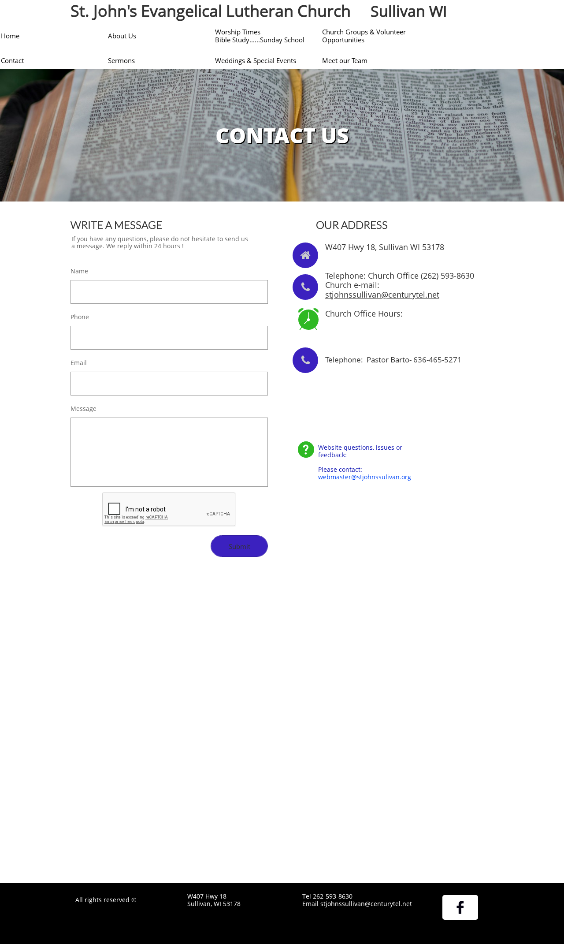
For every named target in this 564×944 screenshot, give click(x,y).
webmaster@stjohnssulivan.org (364, 477)
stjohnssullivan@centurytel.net (382, 294)
